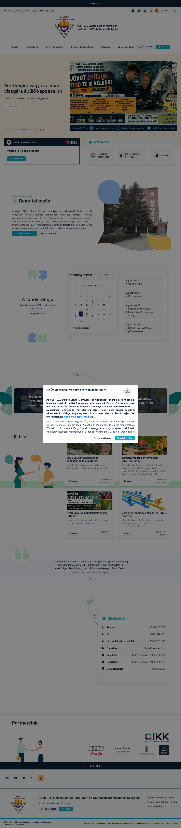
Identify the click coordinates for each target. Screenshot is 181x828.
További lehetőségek (102, 438)
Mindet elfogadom (124, 438)
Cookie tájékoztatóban (77, 416)
